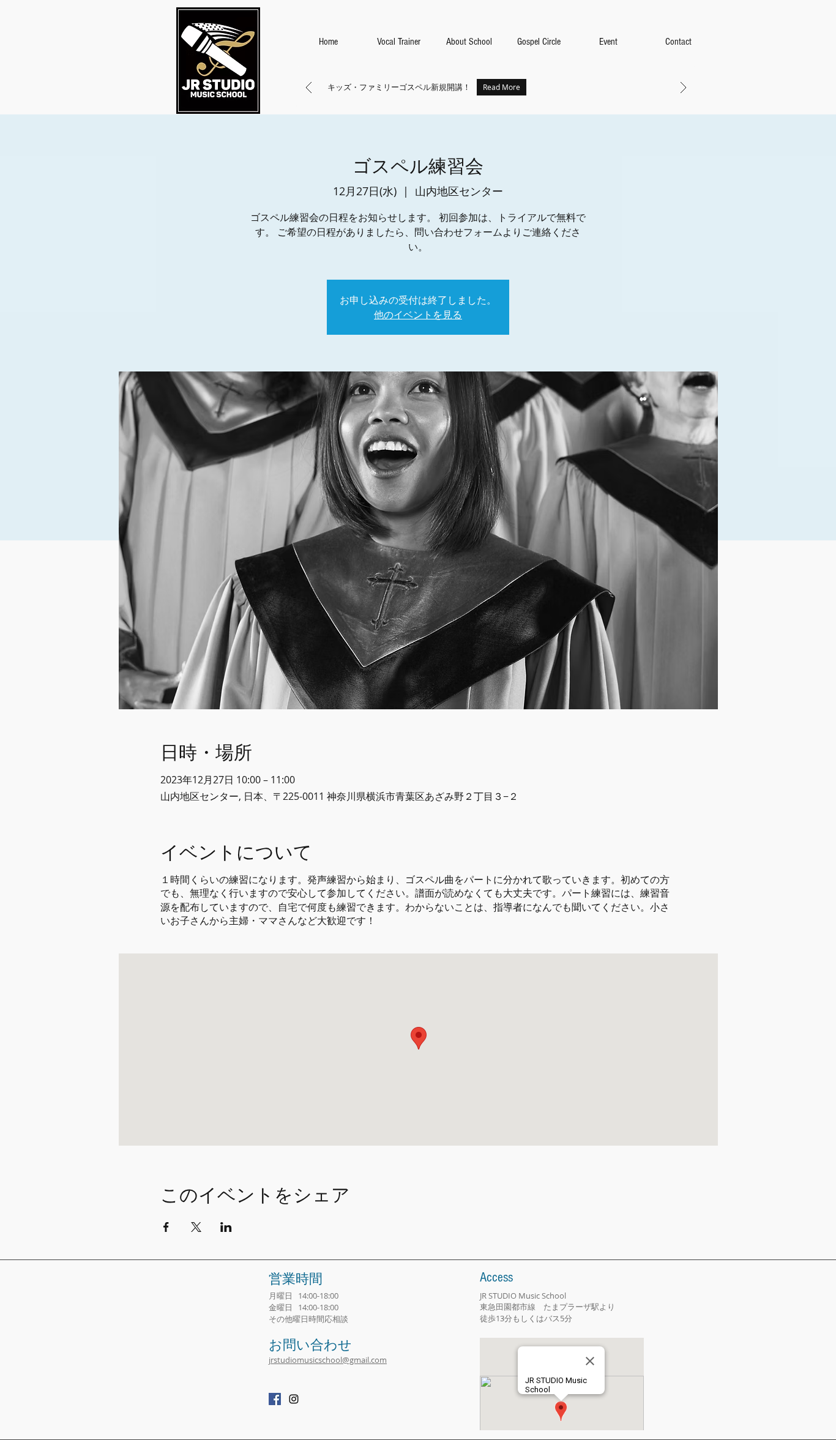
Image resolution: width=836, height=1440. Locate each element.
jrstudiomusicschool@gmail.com (328, 1359)
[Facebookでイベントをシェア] (166, 1227)
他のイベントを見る (418, 314)
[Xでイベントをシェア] (196, 1227)
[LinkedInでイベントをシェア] (226, 1227)
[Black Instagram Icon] (294, 1399)
